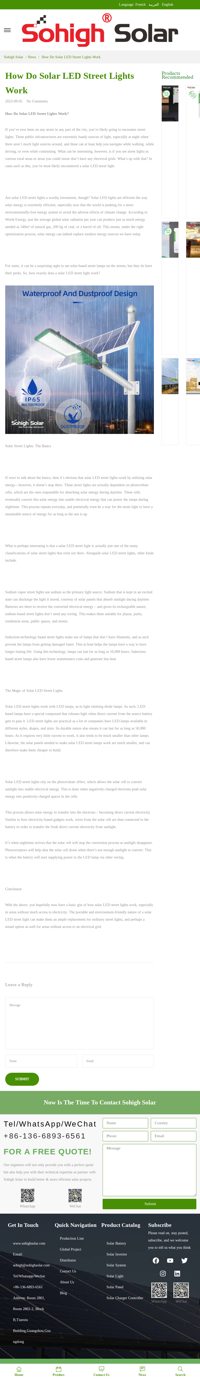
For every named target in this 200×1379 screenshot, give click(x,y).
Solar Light (115, 1276)
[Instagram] (163, 1273)
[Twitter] (184, 1260)
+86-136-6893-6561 (45, 1136)
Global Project (70, 1249)
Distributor (68, 1260)
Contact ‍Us (68, 1271)
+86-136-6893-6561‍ (28, 1287)
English (167, 4)
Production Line (72, 1238)
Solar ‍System (116, 1265)
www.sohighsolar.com (29, 1243)
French (140, 4)
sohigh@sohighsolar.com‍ (31, 1265)
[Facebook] (155, 1260)
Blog (63, 1293)
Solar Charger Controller (125, 1298)
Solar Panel (115, 1287)
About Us (67, 1282)
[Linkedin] (177, 1273)
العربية (154, 4)
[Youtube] (170, 1260)
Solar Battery (116, 1243)
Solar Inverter (117, 1254)
